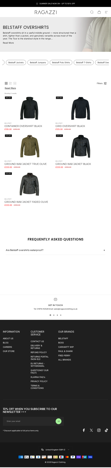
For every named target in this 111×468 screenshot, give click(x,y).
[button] (6, 83)
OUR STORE (8, 351)
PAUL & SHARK (65, 351)
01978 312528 (43, 309)
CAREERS (7, 347)
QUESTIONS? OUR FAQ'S (39, 371)
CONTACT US (37, 341)
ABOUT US (8, 338)
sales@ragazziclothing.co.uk (65, 309)
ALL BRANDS (64, 359)
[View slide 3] (57, 315)
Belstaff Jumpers (38, 62)
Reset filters (10, 88)
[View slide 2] (54, 315)
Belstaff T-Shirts (83, 62)
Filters (99, 83)
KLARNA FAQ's (38, 377)
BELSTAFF (63, 338)
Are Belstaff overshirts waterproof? (55, 250)
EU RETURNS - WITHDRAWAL (38, 364)
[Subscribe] (58, 421)
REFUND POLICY (39, 352)
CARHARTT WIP (66, 347)
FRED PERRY (64, 355)
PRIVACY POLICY (39, 381)
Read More (8, 43)
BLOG (5, 342)
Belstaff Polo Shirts (61, 62)
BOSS (61, 342)
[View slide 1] (50, 315)
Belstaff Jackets (16, 62)
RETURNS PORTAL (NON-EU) (40, 357)
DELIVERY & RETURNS (36, 346)
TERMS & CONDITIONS (37, 386)
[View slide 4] (60, 315)
